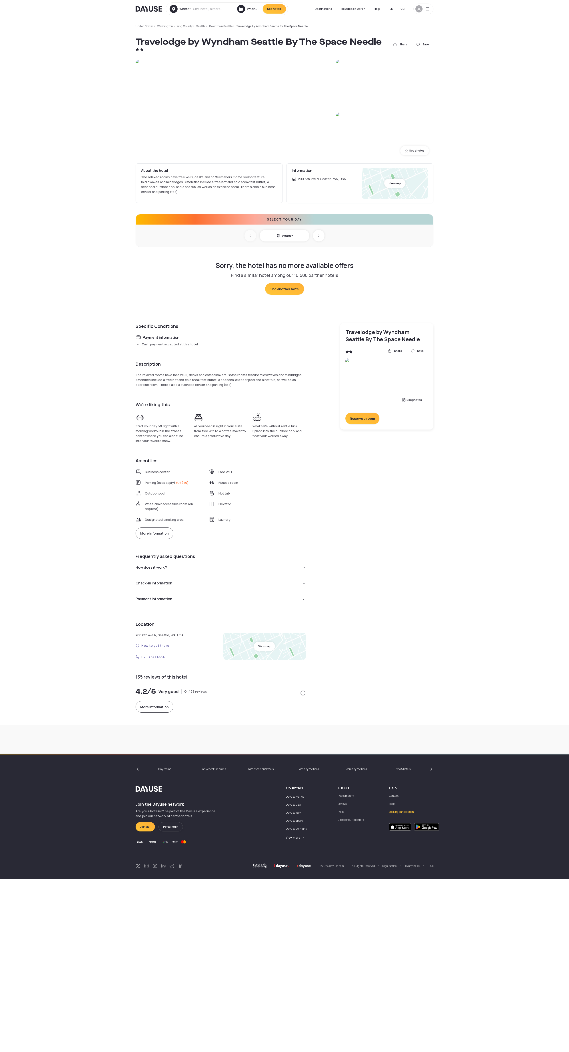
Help (377, 9)
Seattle (200, 26)
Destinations (323, 9)
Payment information (154, 598)
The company (345, 796)
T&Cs (430, 866)
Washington (165, 26)
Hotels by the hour (308, 769)
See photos (417, 150)
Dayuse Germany (296, 829)
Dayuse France (295, 797)
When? (287, 235)
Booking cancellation (401, 812)
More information (154, 533)
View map (395, 183)
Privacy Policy (412, 866)
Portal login (170, 827)
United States (144, 26)
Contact (394, 796)
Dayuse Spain (294, 821)
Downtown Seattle (220, 26)
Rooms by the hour (356, 769)
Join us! (145, 827)
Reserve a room (362, 418)
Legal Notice (389, 866)
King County (184, 26)
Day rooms (164, 769)
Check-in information (154, 583)
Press (340, 812)
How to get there (155, 645)
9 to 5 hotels (403, 769)
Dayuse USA (293, 805)
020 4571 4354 (153, 657)
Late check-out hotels (261, 769)
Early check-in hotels (213, 769)
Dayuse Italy (293, 813)
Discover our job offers (350, 820)
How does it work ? (353, 9)
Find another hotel (285, 289)
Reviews (342, 804)
